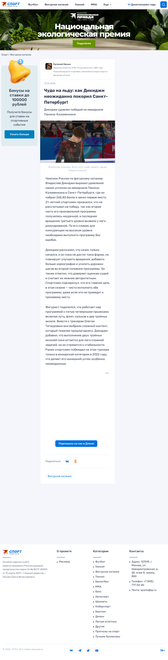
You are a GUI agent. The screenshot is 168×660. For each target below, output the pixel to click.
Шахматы (101, 601)
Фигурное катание (56, 4)
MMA (94, 4)
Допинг (100, 616)
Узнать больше (19, 134)
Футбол (33, 4)
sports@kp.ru (148, 590)
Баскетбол (102, 581)
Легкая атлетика (105, 621)
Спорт (4, 54)
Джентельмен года (143, 4)
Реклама (64, 561)
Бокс (98, 591)
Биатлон (100, 611)
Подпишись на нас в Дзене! (76, 443)
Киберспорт (103, 606)
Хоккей (79, 4)
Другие (100, 626)
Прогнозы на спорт (107, 631)
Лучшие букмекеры (107, 636)
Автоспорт (102, 596)
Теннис (100, 576)
